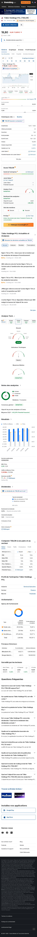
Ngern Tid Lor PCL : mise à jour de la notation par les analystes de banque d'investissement (17, 254)
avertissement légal (6, 927)
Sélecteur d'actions (14, 6)
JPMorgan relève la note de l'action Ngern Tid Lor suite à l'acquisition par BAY (18, 290)
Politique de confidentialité (8, 921)
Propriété (18, 54)
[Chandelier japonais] (3, 58)
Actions (4, 6)
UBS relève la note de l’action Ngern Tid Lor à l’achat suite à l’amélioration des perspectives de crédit (18, 266)
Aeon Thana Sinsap (8, 667)
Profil (13, 54)
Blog (21, 841)
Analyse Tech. (7, 316)
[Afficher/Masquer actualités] (12, 58)
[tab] (11, 321)
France (23, 6)
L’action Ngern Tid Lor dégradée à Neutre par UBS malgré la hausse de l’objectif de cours (18, 301)
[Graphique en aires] (5, 58)
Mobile (22, 845)
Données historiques (28, 54)
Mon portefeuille (24, 848)
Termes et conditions (6, 916)
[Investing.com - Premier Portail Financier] (10, 2)
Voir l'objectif (30, 99)
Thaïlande (32, 593)
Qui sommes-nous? (6, 841)
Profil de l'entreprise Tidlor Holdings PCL (16, 578)
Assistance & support (7, 848)
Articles (20, 50)
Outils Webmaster (25, 852)
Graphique (12, 50)
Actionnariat (6, 600)
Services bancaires (30, 586)
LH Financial (20, 667)
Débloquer (20, 570)
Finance (33, 590)
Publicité (3, 845)
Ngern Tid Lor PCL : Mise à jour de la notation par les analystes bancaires (17, 279)
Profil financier (30, 50)
